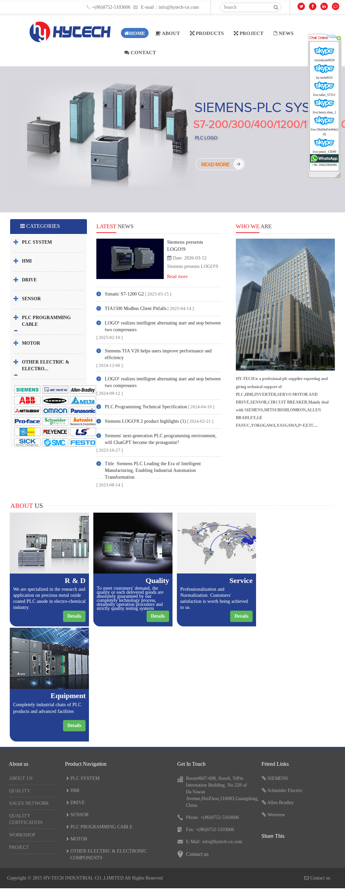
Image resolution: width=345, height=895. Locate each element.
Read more (177, 276)
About (170, 33)
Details (74, 616)
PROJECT (250, 33)
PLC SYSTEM (37, 242)
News (285, 33)
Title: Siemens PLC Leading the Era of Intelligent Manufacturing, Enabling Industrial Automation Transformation (153, 470)
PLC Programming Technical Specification (146, 406)
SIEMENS (278, 778)
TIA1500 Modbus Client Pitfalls (135, 308)
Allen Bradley (280, 802)
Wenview (276, 814)
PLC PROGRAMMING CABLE (101, 826)
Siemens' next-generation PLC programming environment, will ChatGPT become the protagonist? (161, 439)
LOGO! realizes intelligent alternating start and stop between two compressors (163, 326)
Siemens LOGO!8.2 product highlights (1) (145, 421)
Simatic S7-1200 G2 (124, 294)
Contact (142, 52)
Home (137, 33)
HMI (27, 261)
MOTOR (31, 343)
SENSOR (31, 298)
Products (209, 33)
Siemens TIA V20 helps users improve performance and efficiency (158, 354)
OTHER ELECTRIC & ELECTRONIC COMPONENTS (108, 854)
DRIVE (29, 279)
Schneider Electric (285, 790)
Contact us (197, 854)
